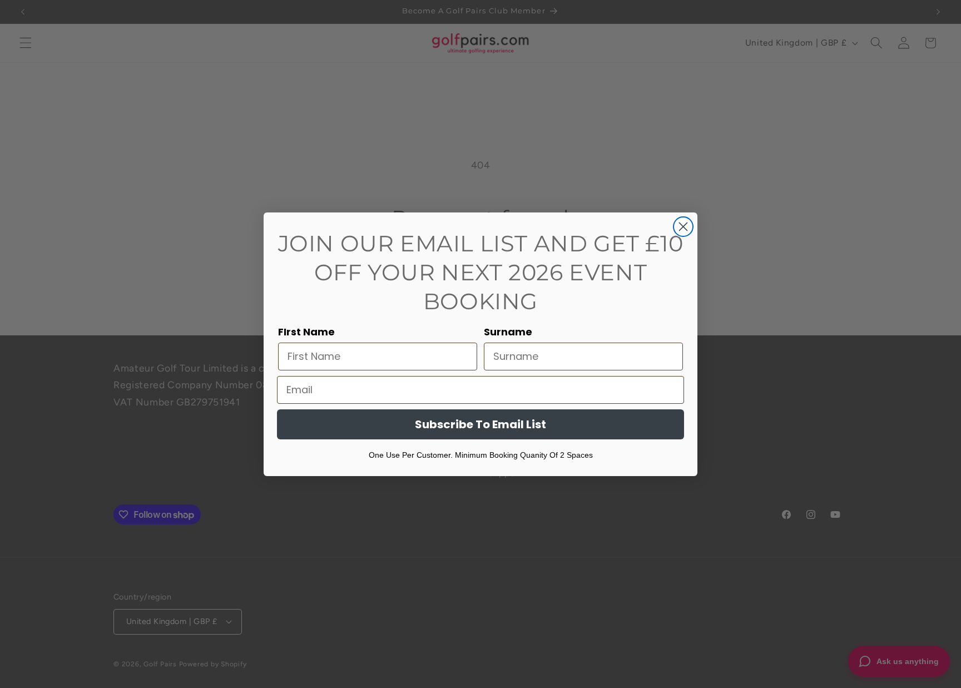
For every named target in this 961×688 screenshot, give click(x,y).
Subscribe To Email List (480, 424)
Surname (508, 332)
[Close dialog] (683, 226)
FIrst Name (306, 332)
